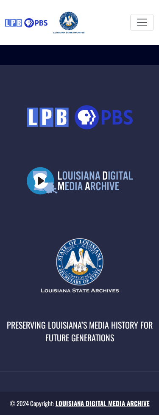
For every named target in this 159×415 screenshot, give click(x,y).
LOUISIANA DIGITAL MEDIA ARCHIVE (103, 403)
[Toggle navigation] (142, 22)
